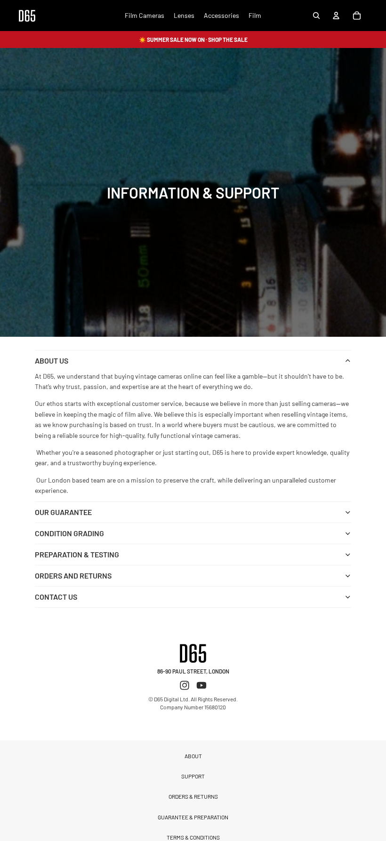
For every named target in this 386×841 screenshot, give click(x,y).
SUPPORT (193, 776)
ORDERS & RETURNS (193, 796)
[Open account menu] (336, 15)
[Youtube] (201, 685)
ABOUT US (51, 360)
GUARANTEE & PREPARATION (193, 817)
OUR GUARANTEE (63, 512)
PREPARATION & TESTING (77, 554)
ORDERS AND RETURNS (73, 575)
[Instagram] (184, 685)
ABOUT (193, 756)
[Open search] (316, 15)
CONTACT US (56, 596)
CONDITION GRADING (69, 533)
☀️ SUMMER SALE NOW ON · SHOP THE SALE (193, 39)
